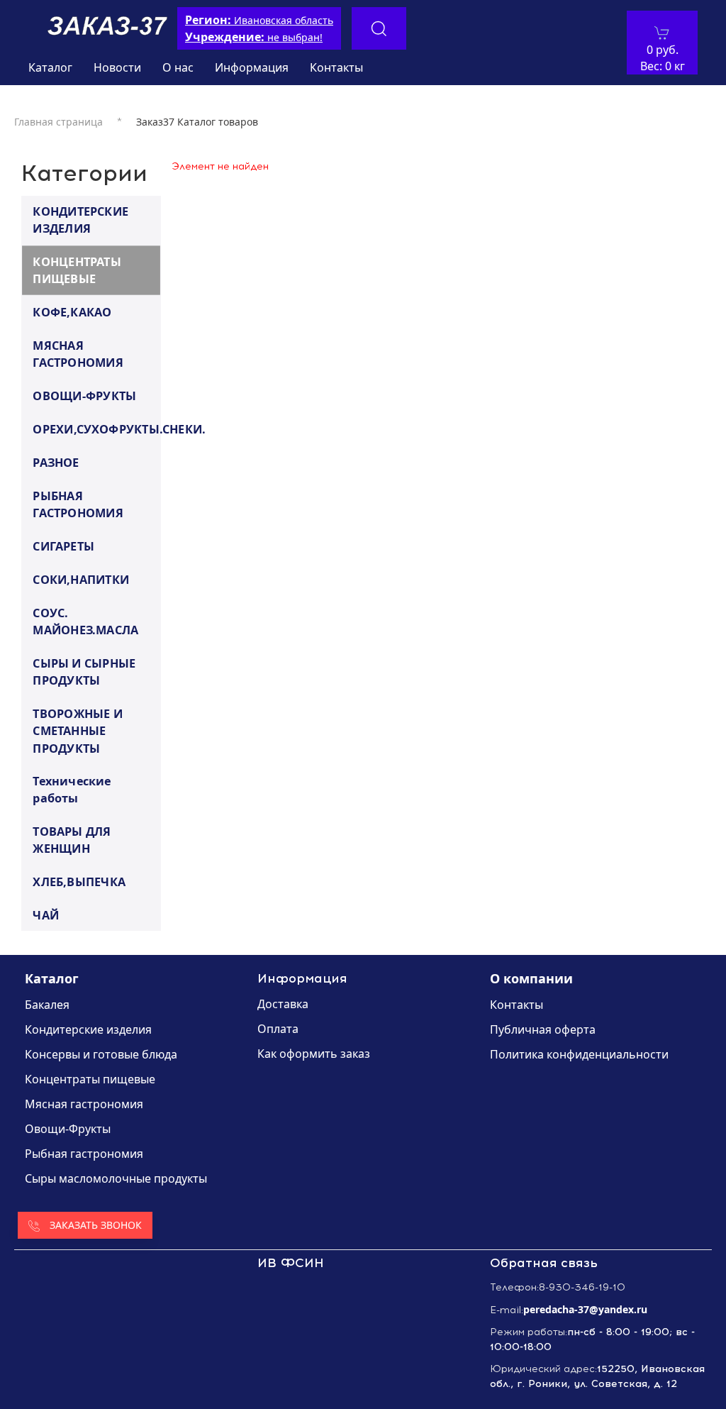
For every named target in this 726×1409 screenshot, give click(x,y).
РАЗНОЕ (56, 462)
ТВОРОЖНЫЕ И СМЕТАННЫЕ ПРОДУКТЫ (77, 730)
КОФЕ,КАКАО (72, 311)
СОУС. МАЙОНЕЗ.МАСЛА (85, 621)
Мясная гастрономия (84, 1104)
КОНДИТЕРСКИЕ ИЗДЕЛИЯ (80, 219)
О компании (531, 978)
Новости (117, 67)
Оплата (277, 1029)
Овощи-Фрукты (68, 1129)
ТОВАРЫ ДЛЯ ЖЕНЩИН (72, 839)
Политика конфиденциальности (579, 1054)
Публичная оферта (543, 1029)
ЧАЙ (46, 914)
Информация (252, 67)
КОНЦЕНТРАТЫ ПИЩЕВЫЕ (77, 270)
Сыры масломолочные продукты (116, 1178)
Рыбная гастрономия (84, 1153)
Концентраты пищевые (90, 1079)
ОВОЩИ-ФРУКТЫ (84, 395)
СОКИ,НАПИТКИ (81, 579)
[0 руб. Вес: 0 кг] (662, 32)
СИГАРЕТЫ (63, 545)
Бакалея (47, 1004)
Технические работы (72, 789)
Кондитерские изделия (88, 1029)
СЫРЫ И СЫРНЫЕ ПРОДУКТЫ (84, 671)
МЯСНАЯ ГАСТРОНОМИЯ (78, 353)
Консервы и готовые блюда (101, 1054)
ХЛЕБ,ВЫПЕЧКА (79, 881)
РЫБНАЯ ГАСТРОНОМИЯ (78, 504)
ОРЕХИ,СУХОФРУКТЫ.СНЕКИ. (96, 428)
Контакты (336, 67)
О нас (178, 67)
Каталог (50, 67)
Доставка (282, 1004)
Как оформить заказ (313, 1053)
